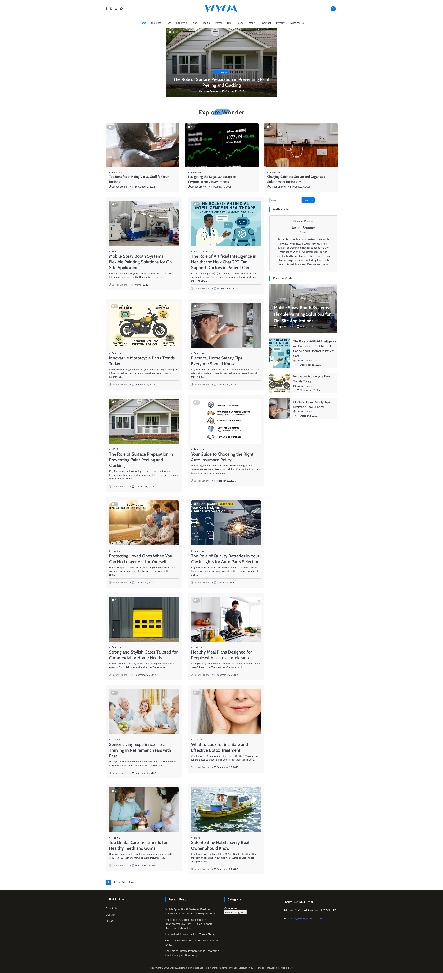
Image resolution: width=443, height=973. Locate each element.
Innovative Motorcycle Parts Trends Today (190, 934)
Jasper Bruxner (210, 91)
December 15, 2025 (310, 364)
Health (206, 22)
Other (251, 22)
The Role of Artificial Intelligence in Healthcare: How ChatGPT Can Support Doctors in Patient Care (223, 262)
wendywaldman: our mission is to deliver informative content (203, 967)
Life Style (181, 22)
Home (142, 22)
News (239, 22)
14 (123, 882)
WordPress (287, 967)
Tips (229, 22)
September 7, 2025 (145, 186)
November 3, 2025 (310, 390)
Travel (218, 22)
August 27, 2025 (302, 186)
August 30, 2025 (223, 186)
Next (132, 882)
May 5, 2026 (306, 326)
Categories (230, 908)
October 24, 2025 (309, 415)
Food (194, 22)
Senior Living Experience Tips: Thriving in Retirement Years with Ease (140, 750)
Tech (168, 22)
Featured (117, 251)
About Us (111, 908)
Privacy (280, 22)
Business (156, 22)
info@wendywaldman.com (307, 918)
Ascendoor (259, 967)
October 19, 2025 (234, 91)
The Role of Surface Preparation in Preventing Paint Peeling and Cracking (141, 459)
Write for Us (297, 22)
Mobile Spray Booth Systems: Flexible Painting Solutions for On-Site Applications (141, 262)
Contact (266, 22)
